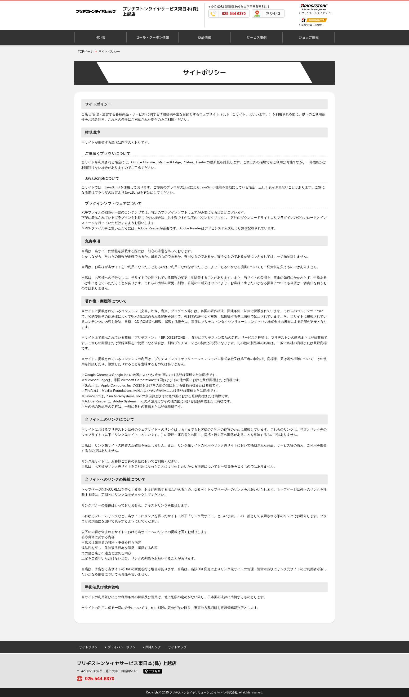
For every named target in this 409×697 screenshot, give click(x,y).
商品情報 (204, 37)
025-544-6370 (234, 14)
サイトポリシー (90, 647)
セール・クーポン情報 (152, 37)
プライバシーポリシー (123, 647)
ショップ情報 (309, 37)
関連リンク (153, 647)
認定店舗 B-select (312, 24)
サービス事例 (257, 37)
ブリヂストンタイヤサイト (317, 13)
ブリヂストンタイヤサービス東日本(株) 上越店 (161, 11)
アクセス (273, 13)
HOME (100, 37)
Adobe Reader (149, 228)
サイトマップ (177, 647)
